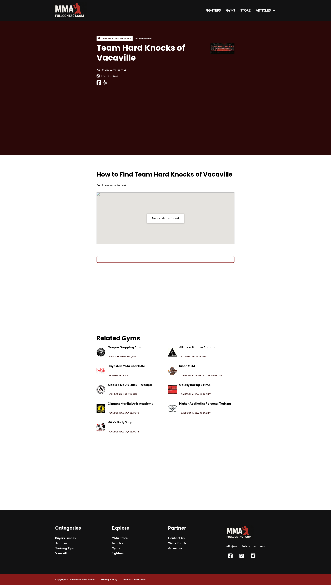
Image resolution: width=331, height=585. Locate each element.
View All (61, 553)
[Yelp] (105, 82)
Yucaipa (132, 394)
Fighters (213, 10)
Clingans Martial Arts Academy (130, 404)
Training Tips (64, 548)
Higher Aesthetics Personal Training (205, 404)
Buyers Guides (65, 538)
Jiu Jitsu (61, 543)
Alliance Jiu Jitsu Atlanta (197, 347)
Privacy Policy (109, 579)
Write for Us (177, 543)
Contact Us (176, 538)
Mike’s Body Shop (120, 422)
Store (245, 10)
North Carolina (118, 375)
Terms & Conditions (134, 579)
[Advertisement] (165, 114)
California (107, 38)
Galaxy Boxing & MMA (194, 385)
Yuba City (205, 394)
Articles (263, 10)
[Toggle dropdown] (274, 10)
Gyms (230, 10)
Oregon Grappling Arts (124, 347)
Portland (125, 356)
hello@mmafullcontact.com (245, 546)
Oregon (114, 356)
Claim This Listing (143, 38)
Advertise (175, 548)
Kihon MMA (187, 366)
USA (116, 38)
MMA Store (120, 538)
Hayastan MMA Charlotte (126, 366)
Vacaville (125, 38)
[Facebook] (99, 82)
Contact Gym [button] (165, 259)
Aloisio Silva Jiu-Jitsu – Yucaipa (130, 385)
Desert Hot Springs (205, 375)
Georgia (197, 356)
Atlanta (186, 356)
